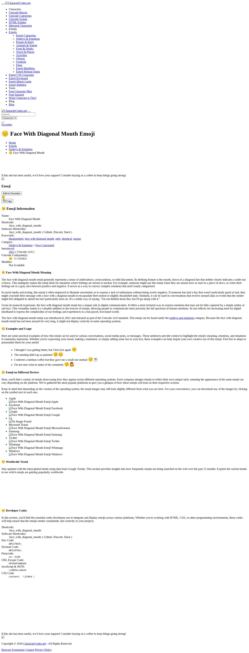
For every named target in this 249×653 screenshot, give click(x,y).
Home (12, 142)
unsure (77, 238)
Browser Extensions (13, 649)
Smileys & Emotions (28, 38)
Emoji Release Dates (28, 71)
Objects (20, 58)
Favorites (6, 124)
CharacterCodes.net (34, 643)
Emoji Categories (26, 35)
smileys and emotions (182, 317)
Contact (29, 649)
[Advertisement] (110, 165)
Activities (21, 55)
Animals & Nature (26, 45)
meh (57, 238)
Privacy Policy (43, 649)
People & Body (25, 42)
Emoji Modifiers (25, 68)
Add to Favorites (11, 193)
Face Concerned (44, 245)
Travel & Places (25, 51)
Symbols (21, 61)
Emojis (13, 146)
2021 (12, 251)
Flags (19, 65)
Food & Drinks (25, 48)
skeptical (67, 238)
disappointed (16, 238)
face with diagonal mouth (39, 238)
